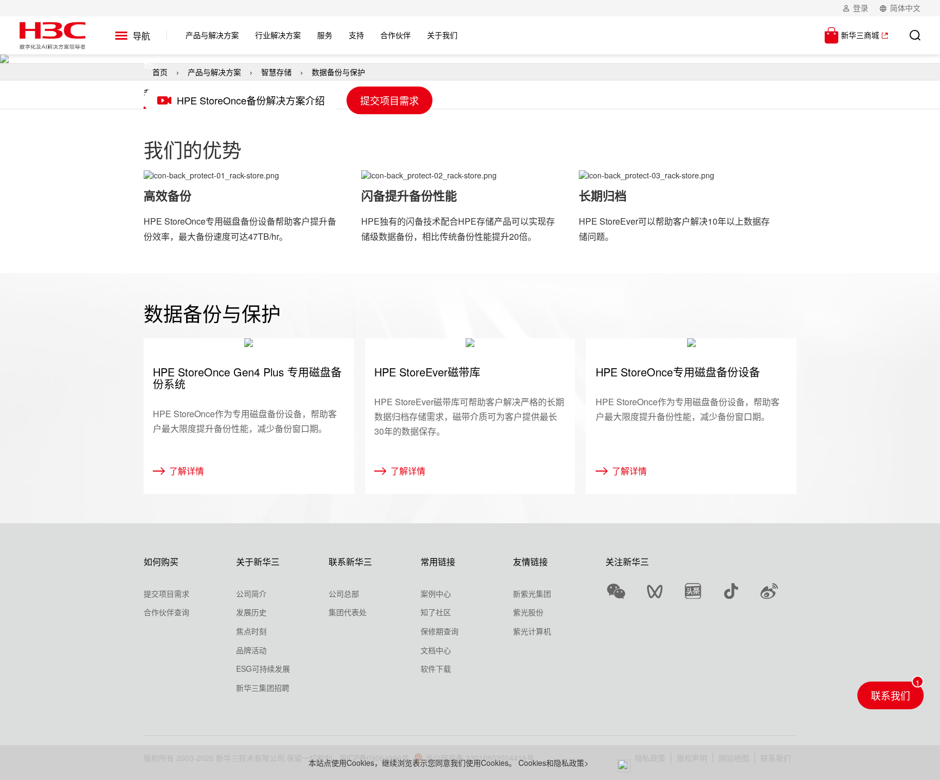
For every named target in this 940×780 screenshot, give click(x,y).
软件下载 (435, 668)
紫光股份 (528, 611)
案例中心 (435, 593)
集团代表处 (348, 611)
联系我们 (890, 695)
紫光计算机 (532, 631)
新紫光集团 (532, 593)
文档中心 (435, 650)
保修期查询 (439, 631)
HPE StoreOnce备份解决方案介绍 (251, 100)
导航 (141, 35)
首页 (160, 72)
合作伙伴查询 (166, 611)
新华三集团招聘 (262, 687)
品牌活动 (251, 650)
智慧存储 (276, 72)
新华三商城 (860, 34)
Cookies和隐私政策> (553, 762)
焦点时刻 (251, 631)
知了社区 (435, 611)
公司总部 (344, 593)
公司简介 (251, 593)
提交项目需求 (389, 100)
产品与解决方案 (214, 72)
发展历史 (251, 611)
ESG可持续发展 (263, 668)
